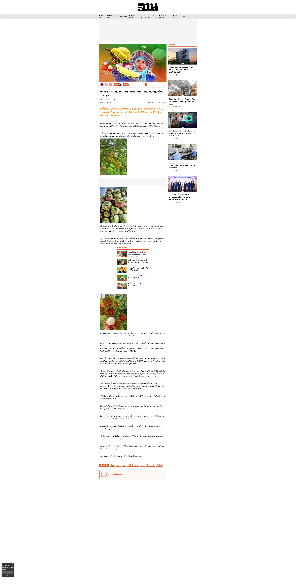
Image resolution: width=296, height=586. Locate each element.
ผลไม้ (129, 465)
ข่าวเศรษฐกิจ (150, 465)
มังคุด (112, 465)
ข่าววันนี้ (159, 465)
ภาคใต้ (142, 465)
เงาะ (124, 465)
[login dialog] (195, 16)
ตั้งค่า (7, 575)
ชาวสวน (135, 465)
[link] (182, 63)
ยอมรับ (7, 572)
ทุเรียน (118, 465)
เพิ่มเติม (4, 569)
